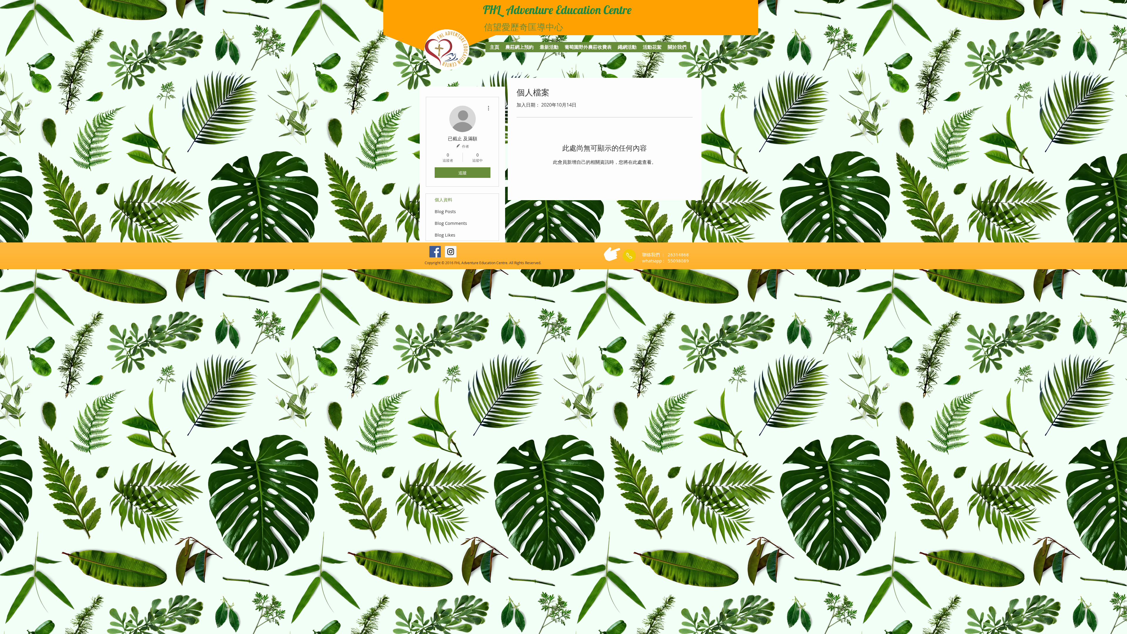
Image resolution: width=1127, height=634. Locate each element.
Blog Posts (445, 211)
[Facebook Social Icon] (435, 251)
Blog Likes (445, 235)
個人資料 (443, 200)
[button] (620, 17)
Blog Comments (451, 223)
